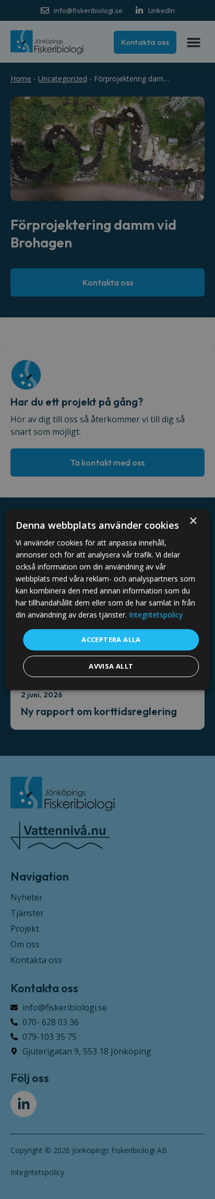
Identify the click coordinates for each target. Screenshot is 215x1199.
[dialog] (107, 600)
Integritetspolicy (156, 615)
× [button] (193, 521)
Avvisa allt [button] (111, 666)
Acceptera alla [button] (111, 639)
